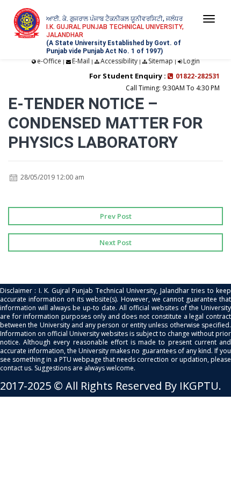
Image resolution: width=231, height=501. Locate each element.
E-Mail (81, 61)
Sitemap (160, 61)
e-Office (49, 61)
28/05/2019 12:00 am (51, 177)
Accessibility (119, 61)
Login (191, 61)
